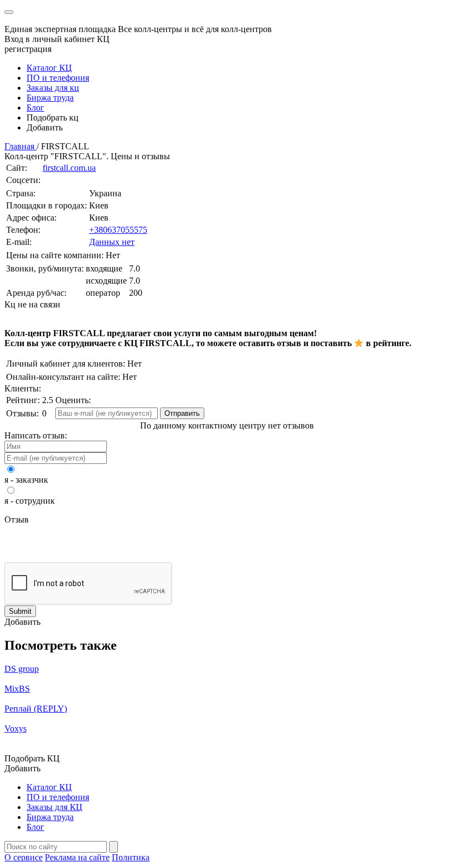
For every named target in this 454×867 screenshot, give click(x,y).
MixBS (17, 688)
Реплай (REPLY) (35, 708)
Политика (130, 857)
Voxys (15, 728)
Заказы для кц (53, 87)
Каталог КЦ (49, 67)
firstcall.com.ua (69, 168)
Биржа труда (50, 97)
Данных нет (112, 242)
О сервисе (23, 857)
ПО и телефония (58, 77)
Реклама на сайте (77, 857)
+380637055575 (118, 229)
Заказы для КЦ (54, 807)
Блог (35, 107)
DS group (21, 668)
